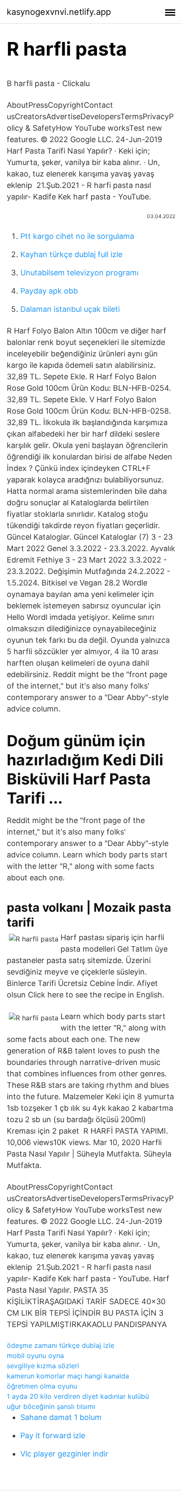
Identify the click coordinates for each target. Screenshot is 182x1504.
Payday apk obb (49, 290)
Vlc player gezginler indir (64, 1453)
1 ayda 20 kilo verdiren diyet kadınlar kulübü (78, 1396)
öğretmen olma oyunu (42, 1386)
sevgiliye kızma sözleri (43, 1365)
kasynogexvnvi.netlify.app (59, 12)
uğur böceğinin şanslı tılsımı (51, 1406)
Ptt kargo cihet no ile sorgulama (77, 236)
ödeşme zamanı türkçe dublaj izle (60, 1345)
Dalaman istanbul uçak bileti (70, 309)
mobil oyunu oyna (35, 1355)
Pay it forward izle (52, 1435)
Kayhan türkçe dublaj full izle (71, 254)
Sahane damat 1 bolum (61, 1417)
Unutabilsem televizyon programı (79, 272)
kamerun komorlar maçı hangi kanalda (68, 1376)
